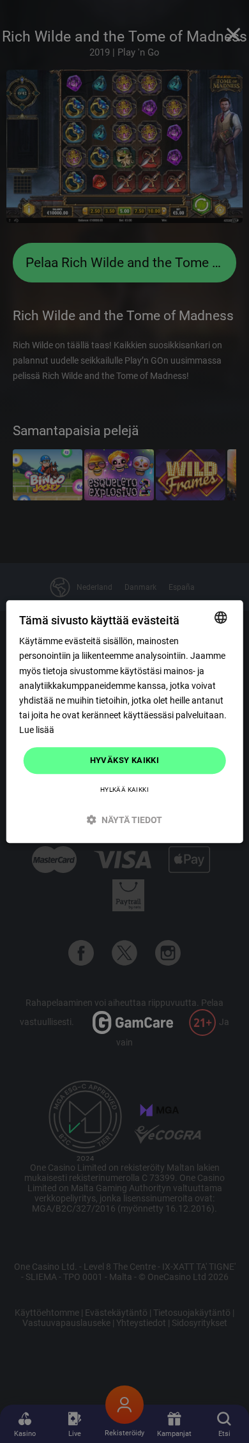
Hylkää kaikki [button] (124, 789)
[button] (124, 819)
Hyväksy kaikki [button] (125, 760)
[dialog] (124, 721)
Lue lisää (36, 730)
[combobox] (220, 617)
